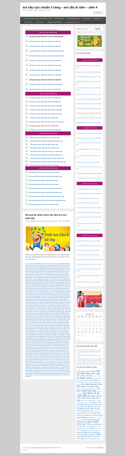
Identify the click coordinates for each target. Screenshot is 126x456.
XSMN (98, 434)
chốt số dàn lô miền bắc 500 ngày (56, 311)
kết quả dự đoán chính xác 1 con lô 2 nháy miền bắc (46, 37)
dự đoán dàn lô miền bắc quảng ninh (35, 336)
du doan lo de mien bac (30, 331)
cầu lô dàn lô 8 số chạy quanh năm (57, 291)
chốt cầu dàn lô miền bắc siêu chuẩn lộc (60, 300)
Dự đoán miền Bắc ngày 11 (90, 389)
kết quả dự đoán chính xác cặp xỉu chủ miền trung (45, 188)
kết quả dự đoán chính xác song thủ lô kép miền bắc (47, 56)
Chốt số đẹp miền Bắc (84, 375)
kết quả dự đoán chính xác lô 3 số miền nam (44, 165)
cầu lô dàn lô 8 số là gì (46, 296)
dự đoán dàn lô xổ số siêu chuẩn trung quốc (41, 344)
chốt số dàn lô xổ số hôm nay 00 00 (47, 321)
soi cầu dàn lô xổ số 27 (59, 359)
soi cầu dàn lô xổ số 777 (42, 361)
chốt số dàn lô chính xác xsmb (42, 307)
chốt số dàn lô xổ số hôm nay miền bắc (41, 322)
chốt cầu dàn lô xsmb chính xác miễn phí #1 (35, 305)
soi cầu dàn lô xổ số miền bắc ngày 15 (50, 367)
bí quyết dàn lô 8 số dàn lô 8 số (46, 270)
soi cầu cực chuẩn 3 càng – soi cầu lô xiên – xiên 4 (60, 7)
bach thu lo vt (54, 266)
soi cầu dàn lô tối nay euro (46, 356)
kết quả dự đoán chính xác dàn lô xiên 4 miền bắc (45, 114)
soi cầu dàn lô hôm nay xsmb (47, 348)
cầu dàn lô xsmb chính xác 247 (41, 287)
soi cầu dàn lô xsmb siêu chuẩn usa (59, 373)
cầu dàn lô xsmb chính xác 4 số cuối (58, 287)
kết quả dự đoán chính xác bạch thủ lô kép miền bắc (46, 51)
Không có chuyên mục (96, 411)
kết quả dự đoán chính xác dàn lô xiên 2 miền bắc (45, 106)
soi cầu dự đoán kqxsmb (91, 419)
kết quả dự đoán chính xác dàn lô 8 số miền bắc (45, 102)
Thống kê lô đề (40, 22)
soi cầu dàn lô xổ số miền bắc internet (59, 365)
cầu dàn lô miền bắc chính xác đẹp (57, 279)
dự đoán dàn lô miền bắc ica (37, 334)
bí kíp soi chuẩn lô (34, 270)
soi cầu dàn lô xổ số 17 (48, 359)
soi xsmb (86, 428)
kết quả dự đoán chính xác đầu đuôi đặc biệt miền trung (47, 200)
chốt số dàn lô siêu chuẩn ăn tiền (62, 316)
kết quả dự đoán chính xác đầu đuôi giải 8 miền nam (47, 158)
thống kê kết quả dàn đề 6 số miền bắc (60, 375)
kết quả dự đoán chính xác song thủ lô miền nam (46, 155)
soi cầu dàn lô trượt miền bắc (63, 358)
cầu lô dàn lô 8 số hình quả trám (61, 293)
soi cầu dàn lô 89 (54, 345)
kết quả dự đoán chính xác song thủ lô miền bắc (45, 46)
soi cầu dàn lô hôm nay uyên (32, 348)
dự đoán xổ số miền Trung (88, 408)
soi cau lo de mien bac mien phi (42, 375)
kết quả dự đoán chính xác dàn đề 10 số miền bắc (46, 84)
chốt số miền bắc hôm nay (88, 372)
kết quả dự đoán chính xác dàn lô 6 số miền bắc (45, 98)
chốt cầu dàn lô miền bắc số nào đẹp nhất (56, 302)
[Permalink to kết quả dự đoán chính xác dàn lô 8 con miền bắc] (48, 252)
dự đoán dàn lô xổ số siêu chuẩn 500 (47, 341)
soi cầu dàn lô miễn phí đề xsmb (40, 355)
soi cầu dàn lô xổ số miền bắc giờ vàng (39, 365)
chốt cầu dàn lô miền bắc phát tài (55, 297)
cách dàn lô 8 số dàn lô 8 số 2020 (48, 271)
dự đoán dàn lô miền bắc (43, 331)
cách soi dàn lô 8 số (48, 273)
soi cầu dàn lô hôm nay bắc (45, 347)
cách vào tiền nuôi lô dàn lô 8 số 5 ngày (51, 274)
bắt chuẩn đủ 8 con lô (63, 266)
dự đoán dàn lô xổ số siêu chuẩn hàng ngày (42, 342)
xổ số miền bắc (82, 436)
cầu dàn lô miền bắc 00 (38, 277)
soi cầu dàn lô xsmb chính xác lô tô (48, 370)
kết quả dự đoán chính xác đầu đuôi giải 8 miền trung (46, 196)
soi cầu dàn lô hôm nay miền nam (61, 347)
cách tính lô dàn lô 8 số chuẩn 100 (33, 274)
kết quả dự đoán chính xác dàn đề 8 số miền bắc (45, 80)
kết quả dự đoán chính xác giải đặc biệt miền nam (46, 141)
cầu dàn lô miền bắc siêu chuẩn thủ (57, 285)
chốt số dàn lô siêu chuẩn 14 (60, 314)
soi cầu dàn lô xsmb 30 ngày (57, 368)
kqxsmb (79, 413)
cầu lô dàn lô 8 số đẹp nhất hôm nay (44, 293)
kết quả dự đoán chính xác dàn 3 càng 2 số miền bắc (46, 122)
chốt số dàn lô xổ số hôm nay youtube (60, 322)
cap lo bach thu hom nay (40, 276)
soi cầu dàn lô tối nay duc (33, 356)
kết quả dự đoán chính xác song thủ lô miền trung (45, 192)
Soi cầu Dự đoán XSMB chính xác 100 (87, 422)
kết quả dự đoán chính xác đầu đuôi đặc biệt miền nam (48, 162)
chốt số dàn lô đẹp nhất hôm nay (58, 307)
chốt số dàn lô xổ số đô (33, 321)
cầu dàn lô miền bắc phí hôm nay (36, 282)
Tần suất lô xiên (96, 430)
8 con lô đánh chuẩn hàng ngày (62, 263)
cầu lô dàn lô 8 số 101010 (58, 290)
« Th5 (78, 340)
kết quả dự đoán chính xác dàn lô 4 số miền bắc (45, 89)
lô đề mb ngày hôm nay (44, 345)
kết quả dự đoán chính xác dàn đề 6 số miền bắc (45, 75)
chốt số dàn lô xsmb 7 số (50, 324)
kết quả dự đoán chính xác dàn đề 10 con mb (89, 350)
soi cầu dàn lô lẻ (58, 348)
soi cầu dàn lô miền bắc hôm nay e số (59, 351)
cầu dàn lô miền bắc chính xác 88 (41, 279)
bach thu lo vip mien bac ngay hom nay (41, 266)
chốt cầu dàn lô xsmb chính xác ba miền (60, 304)
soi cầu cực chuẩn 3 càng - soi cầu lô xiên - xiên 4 (49, 221)
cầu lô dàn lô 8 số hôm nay (31, 294)
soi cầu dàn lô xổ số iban (31, 364)
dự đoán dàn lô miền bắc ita (51, 334)
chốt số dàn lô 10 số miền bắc (54, 305)
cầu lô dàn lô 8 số (47, 290)
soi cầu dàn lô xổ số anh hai (49, 362)
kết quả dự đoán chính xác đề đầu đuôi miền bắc (45, 130)
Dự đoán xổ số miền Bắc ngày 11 (88, 400)
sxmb (91, 428)
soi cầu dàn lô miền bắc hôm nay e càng (39, 351)
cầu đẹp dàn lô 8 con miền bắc (62, 288)
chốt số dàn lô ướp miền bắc (49, 319)
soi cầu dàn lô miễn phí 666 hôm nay (51, 353)
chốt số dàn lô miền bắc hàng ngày (60, 313)
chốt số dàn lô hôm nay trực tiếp (33, 310)
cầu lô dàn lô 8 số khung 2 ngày (46, 294)
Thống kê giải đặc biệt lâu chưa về (86, 430)
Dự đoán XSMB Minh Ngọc (88, 389)
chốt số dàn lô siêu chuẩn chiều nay (34, 317)
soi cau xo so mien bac (91, 415)
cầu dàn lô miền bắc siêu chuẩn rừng (39, 285)
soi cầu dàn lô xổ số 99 (54, 361)
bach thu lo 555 (54, 265)
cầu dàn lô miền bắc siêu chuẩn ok (46, 283)
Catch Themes (99, 447)
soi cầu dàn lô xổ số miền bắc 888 (46, 364)
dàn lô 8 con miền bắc (39, 330)
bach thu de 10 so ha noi (31, 265)
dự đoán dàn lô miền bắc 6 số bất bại (58, 331)
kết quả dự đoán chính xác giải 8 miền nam (44, 144)
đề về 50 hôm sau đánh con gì (92, 439)
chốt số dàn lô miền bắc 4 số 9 (40, 311)
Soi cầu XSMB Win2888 (91, 426)
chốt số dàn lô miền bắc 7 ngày (44, 313)
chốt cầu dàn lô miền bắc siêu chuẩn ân (41, 300)
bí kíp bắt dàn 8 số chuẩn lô (43, 268)
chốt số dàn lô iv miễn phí (47, 310)
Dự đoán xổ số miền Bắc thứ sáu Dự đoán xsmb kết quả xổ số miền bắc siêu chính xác (89, 404)
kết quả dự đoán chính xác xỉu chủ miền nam (45, 137)
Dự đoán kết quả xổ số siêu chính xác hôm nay (89, 385)
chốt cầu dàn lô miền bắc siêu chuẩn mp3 (35, 302)
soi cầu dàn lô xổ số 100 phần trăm (33, 359)
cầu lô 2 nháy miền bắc (30, 290)
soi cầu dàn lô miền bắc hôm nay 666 (46, 350)
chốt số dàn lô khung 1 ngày (61, 310)
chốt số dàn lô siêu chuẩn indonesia (51, 317)
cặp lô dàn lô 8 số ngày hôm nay (54, 276)
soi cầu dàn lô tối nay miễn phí (60, 356)
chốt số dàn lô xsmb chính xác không (57, 325)
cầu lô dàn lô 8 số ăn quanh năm (40, 291)
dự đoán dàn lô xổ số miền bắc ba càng (55, 339)
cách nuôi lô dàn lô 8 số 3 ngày (35, 273)
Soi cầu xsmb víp (59, 18)
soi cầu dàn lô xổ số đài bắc (63, 362)
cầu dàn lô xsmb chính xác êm (46, 288)
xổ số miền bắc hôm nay (88, 437)
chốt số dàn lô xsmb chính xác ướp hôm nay (52, 327)
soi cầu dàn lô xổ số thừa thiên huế (41, 368)
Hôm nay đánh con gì (84, 410)
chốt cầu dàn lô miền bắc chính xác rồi (37, 297)
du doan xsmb (84, 377)
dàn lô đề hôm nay (64, 330)
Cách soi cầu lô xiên (96, 376)
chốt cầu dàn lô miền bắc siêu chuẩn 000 (43, 299)
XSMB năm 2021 (89, 434)
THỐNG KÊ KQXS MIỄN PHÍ (54, 22)
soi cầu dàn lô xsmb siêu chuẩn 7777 (51, 372)
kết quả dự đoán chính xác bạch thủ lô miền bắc (45, 41)
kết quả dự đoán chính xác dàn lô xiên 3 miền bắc (45, 110)
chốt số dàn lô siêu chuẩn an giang (45, 316)
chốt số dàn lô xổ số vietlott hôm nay (34, 324)
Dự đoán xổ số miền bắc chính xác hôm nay (89, 398)
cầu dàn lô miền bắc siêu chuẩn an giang (54, 282)
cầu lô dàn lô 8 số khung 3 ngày (62, 294)
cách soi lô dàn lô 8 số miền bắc (61, 273)
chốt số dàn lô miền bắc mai (32, 314)
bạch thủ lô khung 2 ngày (72, 22)
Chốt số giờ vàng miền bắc (86, 371)
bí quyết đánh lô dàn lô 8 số (61, 270)
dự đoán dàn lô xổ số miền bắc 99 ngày (36, 339)
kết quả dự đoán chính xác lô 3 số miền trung (44, 204)
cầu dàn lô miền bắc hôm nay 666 (46, 280)
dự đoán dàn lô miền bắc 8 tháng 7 (49, 333)
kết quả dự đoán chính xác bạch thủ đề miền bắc (45, 60)
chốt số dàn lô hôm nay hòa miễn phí (61, 308)
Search (98, 29)
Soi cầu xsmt (96, 18)
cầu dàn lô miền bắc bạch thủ (51, 277)
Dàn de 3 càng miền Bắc (85, 380)
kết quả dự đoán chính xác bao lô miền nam (44, 148)
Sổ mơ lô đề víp (28, 22)
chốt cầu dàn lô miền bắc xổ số (42, 304)
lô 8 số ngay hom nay (33, 345)
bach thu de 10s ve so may (44, 265)
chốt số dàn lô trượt (37, 319)
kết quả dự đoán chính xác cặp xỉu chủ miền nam (46, 151)
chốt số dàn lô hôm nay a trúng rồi (43, 308)
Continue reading (31, 259)
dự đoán (95, 380)
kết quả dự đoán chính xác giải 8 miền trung (43, 180)
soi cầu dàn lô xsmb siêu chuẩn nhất (41, 373)
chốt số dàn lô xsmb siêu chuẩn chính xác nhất (48, 328)
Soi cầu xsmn (86, 18)
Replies (28, 376)
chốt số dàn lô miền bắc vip (46, 314)
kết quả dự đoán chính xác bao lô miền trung (43, 184)
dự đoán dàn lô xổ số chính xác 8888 (53, 336)
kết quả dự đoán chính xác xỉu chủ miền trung (44, 172)
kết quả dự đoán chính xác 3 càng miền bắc (43, 118)
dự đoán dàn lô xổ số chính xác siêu (46, 338)
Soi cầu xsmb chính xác (73, 18)
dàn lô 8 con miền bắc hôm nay (52, 330)
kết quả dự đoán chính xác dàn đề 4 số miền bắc (45, 70)
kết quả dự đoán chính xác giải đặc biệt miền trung (45, 176)
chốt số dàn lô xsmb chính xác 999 (38, 325)
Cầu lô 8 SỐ (40, 290)
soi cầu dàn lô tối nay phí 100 (48, 358)
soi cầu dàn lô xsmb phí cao (35, 372)
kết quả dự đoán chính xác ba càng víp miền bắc (90, 359)
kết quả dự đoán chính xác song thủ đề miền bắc (46, 65)
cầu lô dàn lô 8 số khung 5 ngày (32, 296)
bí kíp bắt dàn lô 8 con (55, 268)
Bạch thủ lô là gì (63, 265)
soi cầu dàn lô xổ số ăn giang (35, 362)
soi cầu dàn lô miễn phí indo (55, 355)
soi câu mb (89, 417)
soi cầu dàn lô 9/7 (63, 345)
